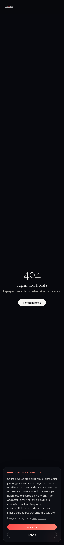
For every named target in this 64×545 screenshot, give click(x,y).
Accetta (32, 527)
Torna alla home (32, 302)
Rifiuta (32, 534)
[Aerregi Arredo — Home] (9, 7)
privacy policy (38, 518)
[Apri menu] (56, 7)
